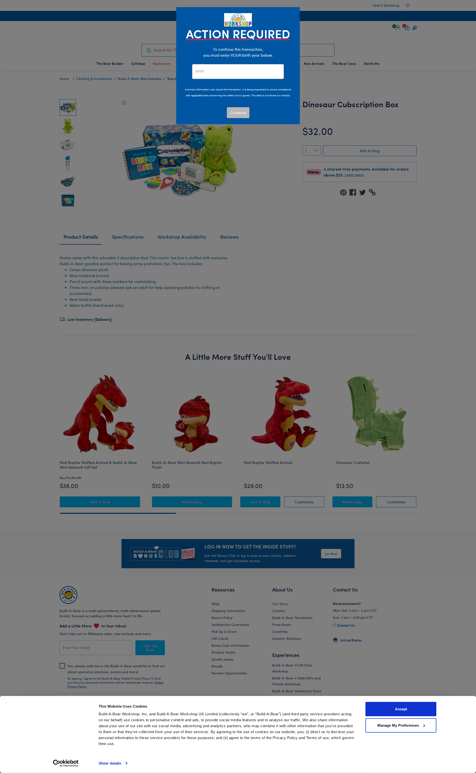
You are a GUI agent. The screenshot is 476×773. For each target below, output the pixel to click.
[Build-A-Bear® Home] (238, 19)
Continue (238, 112)
